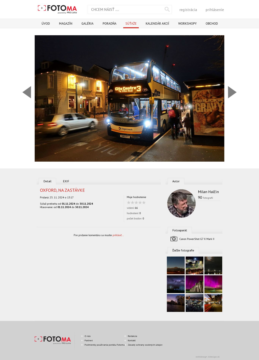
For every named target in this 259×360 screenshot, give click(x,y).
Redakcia (132, 336)
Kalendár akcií (157, 23)
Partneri (89, 340)
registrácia (188, 9)
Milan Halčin (208, 191)
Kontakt (132, 340)
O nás (88, 336)
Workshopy (187, 23)
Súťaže (131, 23)
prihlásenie (215, 9)
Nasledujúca (232, 92)
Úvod (46, 23)
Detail (47, 181)
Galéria (87, 23)
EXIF (66, 181)
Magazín (65, 23)
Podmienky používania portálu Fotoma (105, 344)
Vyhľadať (167, 9)
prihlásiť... (118, 235)
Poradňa (109, 23)
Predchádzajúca (26, 92)
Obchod (212, 23)
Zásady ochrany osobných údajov (145, 344)
